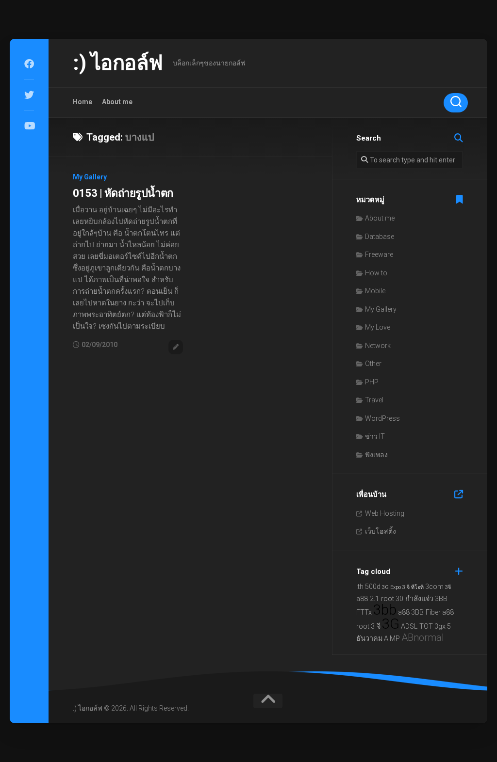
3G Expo (391, 587)
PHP (372, 382)
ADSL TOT (417, 626)
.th (360, 587)
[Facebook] (29, 64)
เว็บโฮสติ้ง (380, 531)
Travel (374, 400)
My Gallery (90, 177)
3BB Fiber (426, 612)
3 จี (376, 626)
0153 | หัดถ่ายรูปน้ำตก (123, 193)
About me (117, 102)
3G (390, 624)
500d (373, 587)
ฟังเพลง (376, 455)
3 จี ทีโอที (413, 587)
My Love (377, 327)
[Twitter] (29, 95)
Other (373, 363)
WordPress (382, 418)
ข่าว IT (375, 436)
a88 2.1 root (375, 599)
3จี (448, 587)
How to (376, 273)
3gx (440, 626)
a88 (404, 612)
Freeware (379, 254)
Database (379, 236)
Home (82, 102)
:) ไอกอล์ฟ (118, 63)
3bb (385, 610)
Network (378, 345)
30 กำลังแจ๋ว (414, 599)
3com (434, 587)
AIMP (392, 639)
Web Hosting (384, 513)
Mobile (375, 291)
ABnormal (422, 637)
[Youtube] (29, 126)
